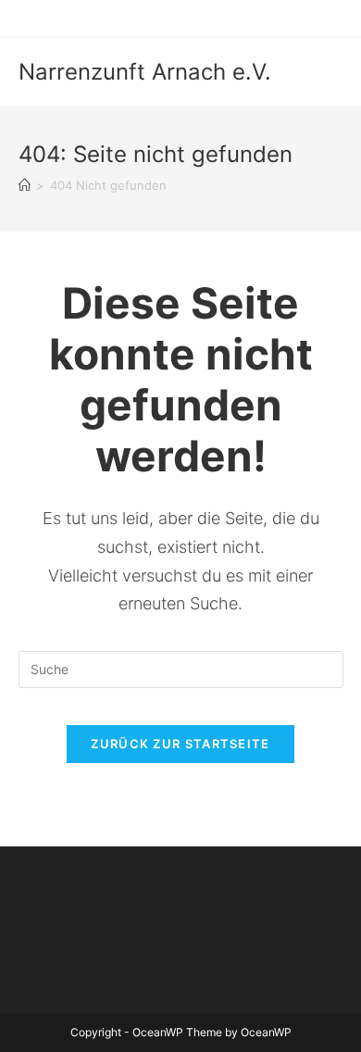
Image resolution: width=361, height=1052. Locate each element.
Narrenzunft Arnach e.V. (145, 71)
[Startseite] (25, 185)
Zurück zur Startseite (180, 743)
